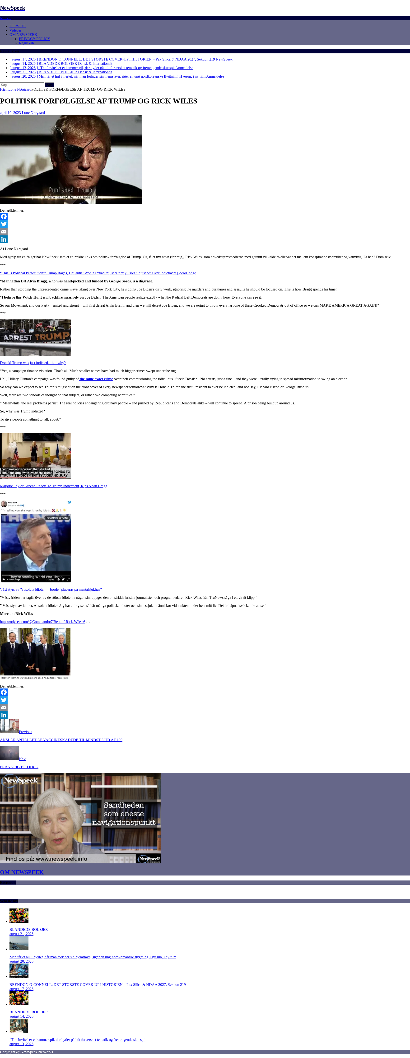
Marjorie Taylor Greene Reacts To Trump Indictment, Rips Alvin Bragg (53, 486)
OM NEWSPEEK (23, 35)
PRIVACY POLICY (34, 39)
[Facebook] (205, 216)
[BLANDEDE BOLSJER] (18, 921)
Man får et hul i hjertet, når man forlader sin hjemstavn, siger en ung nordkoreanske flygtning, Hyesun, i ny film (92, 957)
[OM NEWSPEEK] (80, 862)
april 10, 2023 (10, 113)
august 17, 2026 (21, 989)
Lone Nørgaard (33, 113)
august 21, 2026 (21, 934)
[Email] (205, 231)
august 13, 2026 (21, 1044)
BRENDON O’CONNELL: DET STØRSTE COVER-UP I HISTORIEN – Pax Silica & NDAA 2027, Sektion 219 (97, 985)
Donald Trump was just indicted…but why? (33, 363)
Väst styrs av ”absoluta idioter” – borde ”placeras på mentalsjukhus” (51, 589)
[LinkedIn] (205, 239)
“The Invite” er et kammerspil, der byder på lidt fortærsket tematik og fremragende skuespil (77, 1040)
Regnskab (26, 43)
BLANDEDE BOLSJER (28, 929)
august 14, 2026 (21, 1016)
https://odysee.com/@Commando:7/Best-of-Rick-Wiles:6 (42, 622)
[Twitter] (205, 224)
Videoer (15, 30)
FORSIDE (17, 26)
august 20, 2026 (21, 961)
